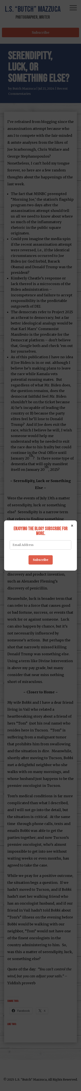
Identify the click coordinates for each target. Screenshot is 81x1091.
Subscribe (40, 560)
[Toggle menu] (73, 7)
